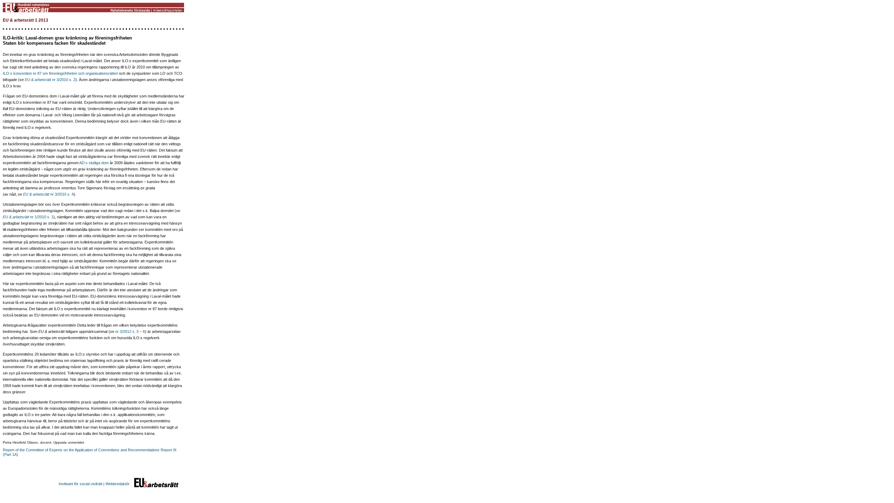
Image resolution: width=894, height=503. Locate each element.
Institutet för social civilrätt (80, 484)
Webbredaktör (117, 484)
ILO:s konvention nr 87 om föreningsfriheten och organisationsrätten (60, 73)
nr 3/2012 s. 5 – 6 (130, 331)
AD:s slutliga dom (94, 163)
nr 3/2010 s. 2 (50, 80)
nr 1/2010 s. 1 (41, 217)
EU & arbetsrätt (16, 217)
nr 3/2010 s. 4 (48, 194)
